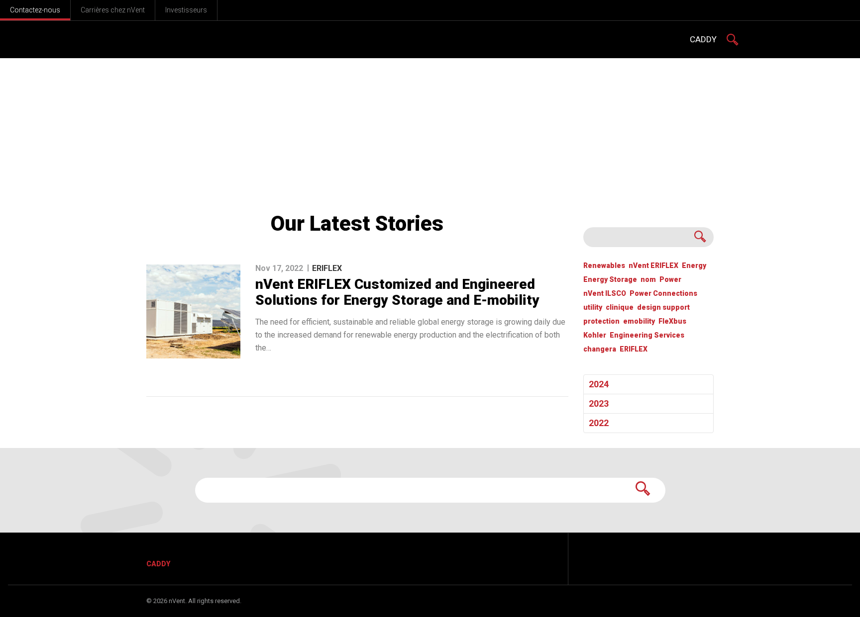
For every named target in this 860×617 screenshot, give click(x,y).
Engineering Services (647, 335)
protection (601, 321)
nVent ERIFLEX (653, 265)
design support (663, 307)
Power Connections (663, 293)
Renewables (604, 265)
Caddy (158, 564)
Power (670, 279)
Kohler (594, 335)
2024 (599, 384)
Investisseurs (186, 10)
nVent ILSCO (604, 293)
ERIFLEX (633, 349)
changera (599, 349)
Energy (694, 265)
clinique (620, 307)
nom (648, 279)
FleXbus (672, 321)
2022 (599, 423)
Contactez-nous (35, 10)
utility (592, 307)
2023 (599, 403)
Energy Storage (610, 279)
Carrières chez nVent (113, 10)
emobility (639, 321)
